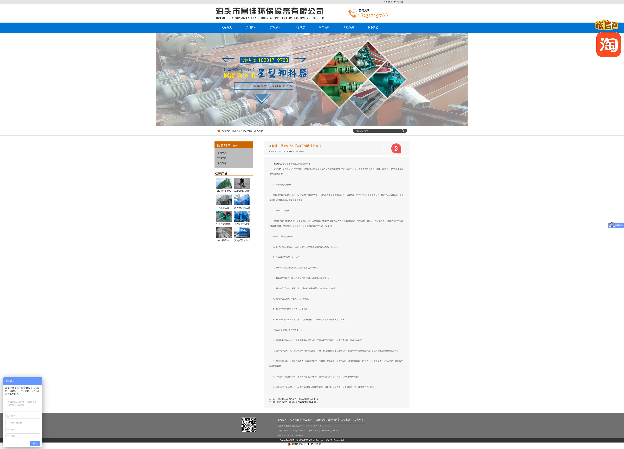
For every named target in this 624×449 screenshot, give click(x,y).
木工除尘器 (223, 207)
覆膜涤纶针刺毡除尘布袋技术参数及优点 (297, 402)
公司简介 (251, 27)
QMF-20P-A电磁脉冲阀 (242, 192)
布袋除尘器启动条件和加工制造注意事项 (297, 399)
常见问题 (258, 131)
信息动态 (300, 27)
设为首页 (388, 2)
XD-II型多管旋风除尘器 (223, 192)
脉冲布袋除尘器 (242, 207)
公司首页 (282, 420)
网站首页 (226, 27)
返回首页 (236, 131)
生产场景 (324, 27)
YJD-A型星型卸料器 (224, 224)
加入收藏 (398, 2)
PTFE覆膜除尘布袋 (223, 241)
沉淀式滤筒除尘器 (242, 241)
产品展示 (275, 27)
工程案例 (348, 27)
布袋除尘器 (279, 164)
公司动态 (222, 153)
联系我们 (373, 27)
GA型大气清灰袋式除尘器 (242, 224)
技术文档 (222, 158)
